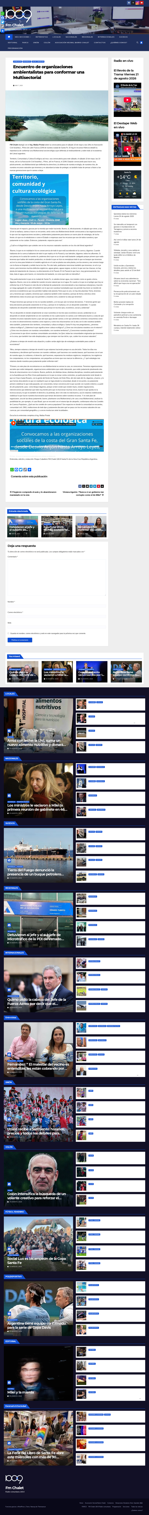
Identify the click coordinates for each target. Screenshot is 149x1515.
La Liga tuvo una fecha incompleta (103, 1267)
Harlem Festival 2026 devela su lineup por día (108, 1432)
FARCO (25, 43)
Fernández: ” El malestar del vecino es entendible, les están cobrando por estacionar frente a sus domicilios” (38, 1068)
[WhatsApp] (2, 13)
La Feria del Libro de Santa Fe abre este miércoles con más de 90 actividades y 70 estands (35, 1457)
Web (9, 623)
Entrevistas (42, 37)
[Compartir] (2, 31)
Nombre (11, 602)
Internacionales (106, 37)
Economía (82, 669)
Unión (36, 43)
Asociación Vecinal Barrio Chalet (72, 43)
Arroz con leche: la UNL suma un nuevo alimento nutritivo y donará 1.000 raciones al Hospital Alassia (35, 744)
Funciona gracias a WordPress (15, 1507)
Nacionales (71, 37)
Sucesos (123, 37)
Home (81, 1503)
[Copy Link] (2, 26)
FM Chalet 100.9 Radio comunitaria (99, 1507)
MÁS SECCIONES (22, 37)
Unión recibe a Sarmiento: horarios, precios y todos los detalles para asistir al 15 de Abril (127, 268)
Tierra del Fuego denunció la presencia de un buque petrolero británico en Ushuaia (34, 874)
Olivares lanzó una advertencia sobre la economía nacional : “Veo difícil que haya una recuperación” (127, 281)
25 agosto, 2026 (17, 679)
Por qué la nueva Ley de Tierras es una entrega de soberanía (114, 1382)
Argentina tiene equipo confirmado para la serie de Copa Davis (36, 1325)
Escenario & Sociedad (15, 1449)
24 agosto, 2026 (15, 1266)
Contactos (100, 43)
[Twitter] (2, 22)
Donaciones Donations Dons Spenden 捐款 (129, 1503)
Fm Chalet (14, 25)
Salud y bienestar (38, 61)
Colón (47, 43)
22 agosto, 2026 (15, 1072)
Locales (57, 37)
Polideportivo (118, 669)
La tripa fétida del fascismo (100, 1353)
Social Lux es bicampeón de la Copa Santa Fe (36, 1261)
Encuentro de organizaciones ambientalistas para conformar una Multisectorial (35, 456)
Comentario (13, 557)
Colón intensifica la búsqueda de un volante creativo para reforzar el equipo (36, 1198)
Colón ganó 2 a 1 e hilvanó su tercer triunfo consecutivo (112, 1187)
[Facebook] (2, 18)
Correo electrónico (15, 612)
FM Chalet (12, 456)
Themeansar (42, 1507)
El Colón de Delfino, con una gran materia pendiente (111, 1174)
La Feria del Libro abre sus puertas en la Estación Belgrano (113, 1418)
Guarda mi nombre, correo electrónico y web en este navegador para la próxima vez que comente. (48, 633)
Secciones (126, 1507)
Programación (15, 48)
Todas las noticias (137, 1507)
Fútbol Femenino (13, 1255)
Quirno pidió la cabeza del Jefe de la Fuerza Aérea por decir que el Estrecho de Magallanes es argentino (37, 1003)
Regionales (87, 37)
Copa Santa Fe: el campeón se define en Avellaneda (110, 1224)
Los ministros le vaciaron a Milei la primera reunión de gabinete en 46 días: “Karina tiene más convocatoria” (38, 809)
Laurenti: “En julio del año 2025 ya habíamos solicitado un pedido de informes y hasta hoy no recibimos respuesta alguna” (113, 1075)
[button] (137, 42)
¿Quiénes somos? (118, 43)
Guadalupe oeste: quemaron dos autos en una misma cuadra (114, 849)
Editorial (12, 43)
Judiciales (92, 809)
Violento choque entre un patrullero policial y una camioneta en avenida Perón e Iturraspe (127, 315)
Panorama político (59, 669)
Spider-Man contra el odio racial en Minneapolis (108, 965)
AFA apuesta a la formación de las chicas (106, 1253)
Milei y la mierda (20, 1392)
